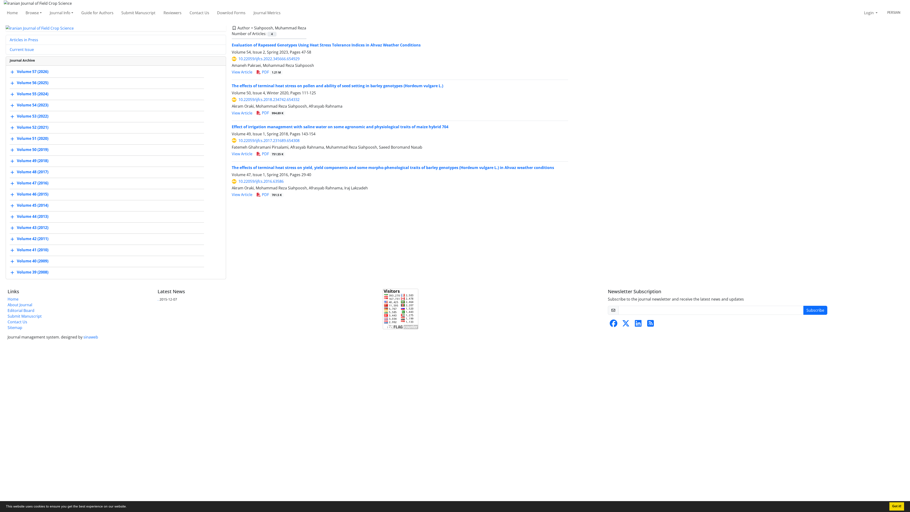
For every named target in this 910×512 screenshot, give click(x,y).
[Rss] (650, 324)
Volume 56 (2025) (32, 83)
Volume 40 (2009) (32, 261)
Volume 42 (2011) (32, 239)
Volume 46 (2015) (32, 194)
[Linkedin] (638, 324)
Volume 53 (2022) (32, 116)
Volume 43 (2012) (32, 227)
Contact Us (199, 12)
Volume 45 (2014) (32, 205)
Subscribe (815, 310)
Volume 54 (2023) (32, 105)
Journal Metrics (267, 12)
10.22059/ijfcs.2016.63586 (261, 181)
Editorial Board (21, 310)
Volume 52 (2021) (32, 127)
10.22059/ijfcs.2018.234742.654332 (269, 99)
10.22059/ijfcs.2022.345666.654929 (269, 58)
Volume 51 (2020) (32, 138)
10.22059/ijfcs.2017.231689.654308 (269, 140)
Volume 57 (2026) (32, 71)
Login (869, 12)
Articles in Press (24, 39)
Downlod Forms (231, 12)
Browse (32, 12)
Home (12, 12)
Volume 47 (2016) (32, 183)
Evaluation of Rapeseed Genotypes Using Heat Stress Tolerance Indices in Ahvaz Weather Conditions (326, 45)
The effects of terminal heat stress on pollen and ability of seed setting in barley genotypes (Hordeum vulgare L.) (337, 85)
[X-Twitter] (626, 324)
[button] (128, 507)
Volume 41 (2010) (32, 250)
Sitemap (15, 327)
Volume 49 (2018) (32, 161)
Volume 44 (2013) (32, 216)
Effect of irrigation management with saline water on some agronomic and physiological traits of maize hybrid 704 (340, 126)
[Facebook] (613, 324)
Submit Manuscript (138, 12)
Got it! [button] (896, 506)
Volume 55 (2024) (32, 94)
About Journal (20, 304)
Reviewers (173, 12)
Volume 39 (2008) (32, 272)
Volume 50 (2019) (32, 149)
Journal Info (60, 12)
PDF (271, 72)
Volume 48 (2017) (32, 172)
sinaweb (90, 337)
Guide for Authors (97, 12)
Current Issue (22, 49)
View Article (242, 72)
